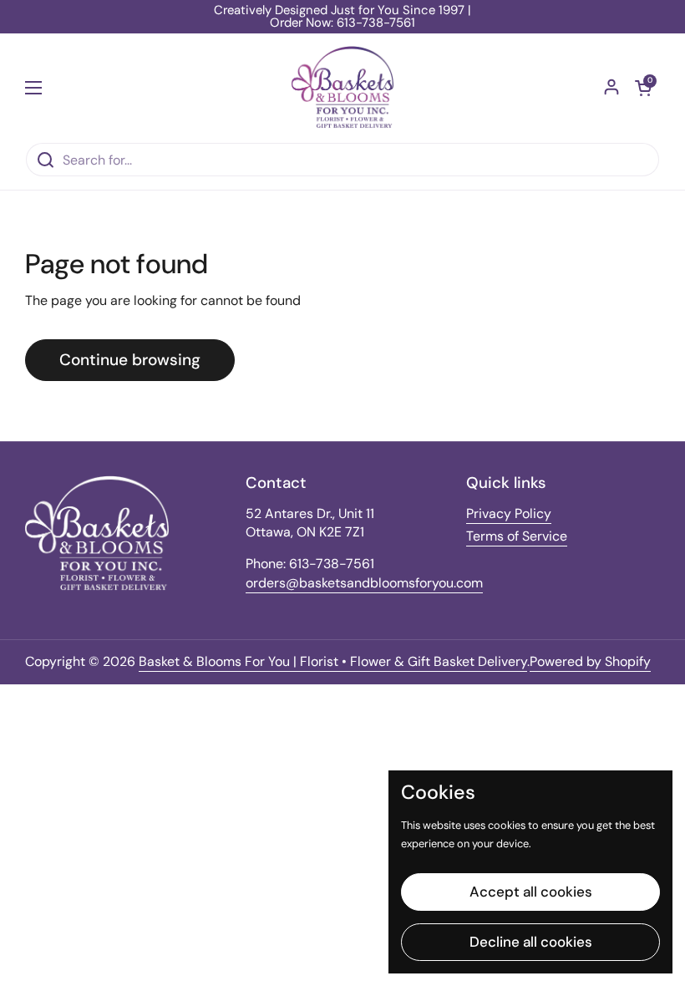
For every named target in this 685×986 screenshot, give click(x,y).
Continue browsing (129, 359)
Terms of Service (516, 536)
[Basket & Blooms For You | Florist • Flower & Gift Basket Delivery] (343, 88)
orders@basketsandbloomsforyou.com (364, 583)
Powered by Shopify (590, 661)
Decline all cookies (530, 942)
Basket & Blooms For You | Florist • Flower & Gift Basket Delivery (333, 661)
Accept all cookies (530, 891)
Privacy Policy (508, 513)
